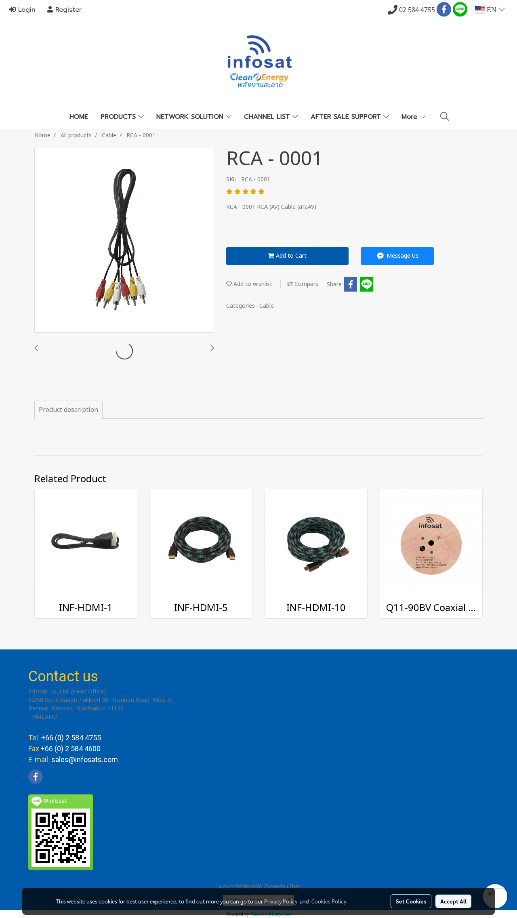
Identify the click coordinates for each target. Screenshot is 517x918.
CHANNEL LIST (268, 117)
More (410, 117)
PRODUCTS (119, 117)
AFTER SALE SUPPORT (347, 117)
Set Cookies (411, 901)
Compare (306, 284)
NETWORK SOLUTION (191, 117)
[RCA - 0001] (124, 240)
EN (491, 10)
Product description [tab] (68, 410)
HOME (78, 117)
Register (67, 10)
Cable (266, 306)
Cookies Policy (328, 901)
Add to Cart (290, 256)
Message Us (401, 256)
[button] (445, 116)
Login (26, 10)
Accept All (453, 901)
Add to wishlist (252, 284)
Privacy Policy (280, 901)
